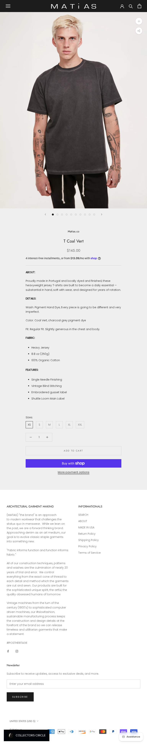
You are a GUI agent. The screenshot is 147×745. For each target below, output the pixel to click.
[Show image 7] (80, 214)
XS (29, 425)
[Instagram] (17, 651)
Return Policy (87, 534)
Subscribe (20, 697)
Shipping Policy (88, 540)
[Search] (131, 6)
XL (69, 425)
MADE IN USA (86, 527)
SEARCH (83, 515)
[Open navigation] (8, 6)
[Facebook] (8, 651)
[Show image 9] (90, 214)
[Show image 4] (67, 214)
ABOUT (82, 521)
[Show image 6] (76, 214)
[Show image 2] (57, 214)
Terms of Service (89, 553)
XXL (80, 425)
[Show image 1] (53, 214)
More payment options (73, 472)
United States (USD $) (22, 721)
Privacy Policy (87, 546)
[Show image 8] (85, 214)
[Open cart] (139, 6)
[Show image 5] (71, 214)
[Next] (101, 214)
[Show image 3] (62, 214)
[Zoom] (139, 21)
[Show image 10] (94, 214)
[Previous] (45, 214)
